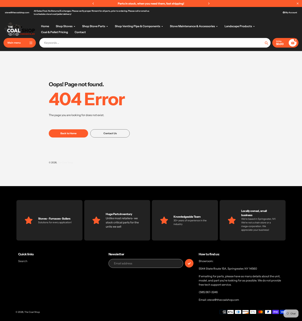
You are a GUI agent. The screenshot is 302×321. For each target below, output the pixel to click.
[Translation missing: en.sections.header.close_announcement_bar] (297, 3)
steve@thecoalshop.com (17, 12)
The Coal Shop (65, 162)
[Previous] (93, 3)
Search (22, 261)
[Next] (208, 3)
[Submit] (189, 263)
